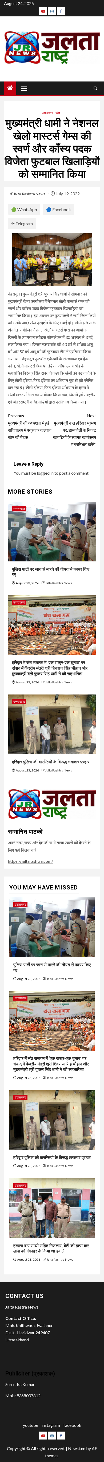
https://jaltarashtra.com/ (30, 861)
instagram (51, 1425)
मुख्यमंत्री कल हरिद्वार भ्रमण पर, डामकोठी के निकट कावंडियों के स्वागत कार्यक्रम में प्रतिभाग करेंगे (74, 430)
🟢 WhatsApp (24, 209)
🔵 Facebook (58, 209)
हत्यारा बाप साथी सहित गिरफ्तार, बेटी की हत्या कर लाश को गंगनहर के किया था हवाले (51, 1248)
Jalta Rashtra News (29, 194)
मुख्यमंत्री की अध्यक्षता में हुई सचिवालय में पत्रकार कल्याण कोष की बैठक (29, 426)
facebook (72, 1425)
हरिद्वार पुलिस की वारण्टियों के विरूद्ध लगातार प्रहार (50, 761)
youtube (30, 1425)
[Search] (95, 88)
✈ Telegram (22, 223)
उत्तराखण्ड (47, 113)
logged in (45, 472)
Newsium (76, 1448)
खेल (57, 113)
